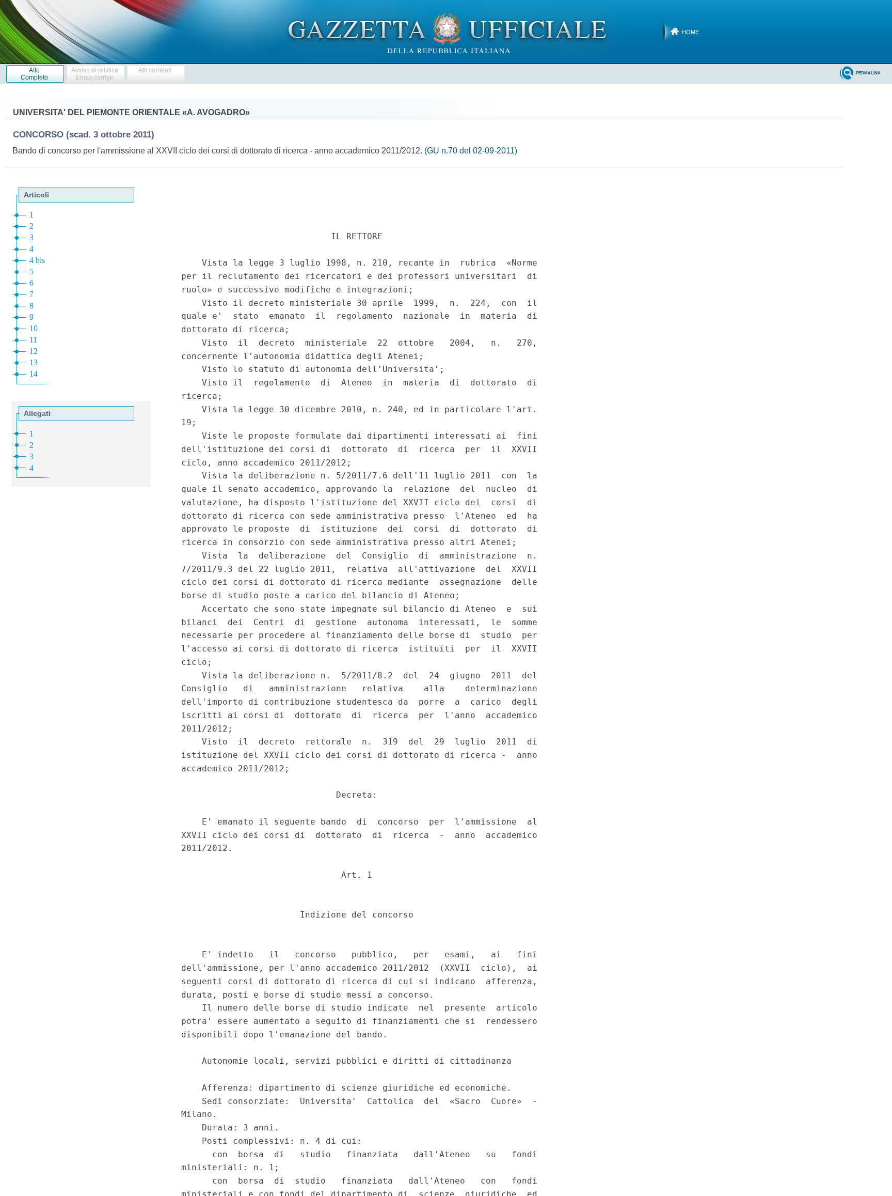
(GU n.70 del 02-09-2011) (470, 150)
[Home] (446, 31)
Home (690, 32)
